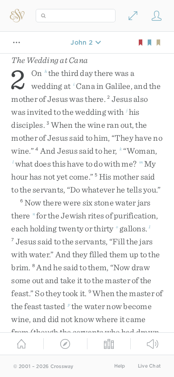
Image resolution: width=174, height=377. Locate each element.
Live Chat (149, 366)
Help (119, 366)
